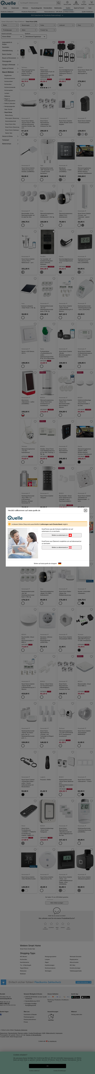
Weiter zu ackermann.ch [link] (60, 535)
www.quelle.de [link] (46, 563)
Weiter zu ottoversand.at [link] (60, 547)
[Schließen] (85, 510)
